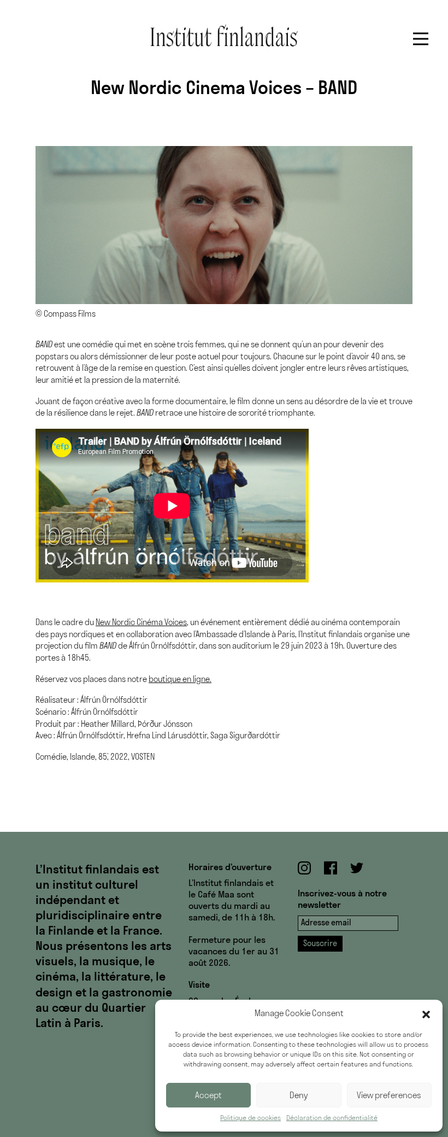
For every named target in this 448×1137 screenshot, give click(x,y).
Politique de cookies (250, 1117)
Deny (299, 1095)
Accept (208, 1095)
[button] (426, 1013)
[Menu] (420, 38)
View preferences (389, 1095)
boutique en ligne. (180, 679)
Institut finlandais (224, 35)
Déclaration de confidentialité (332, 1117)
